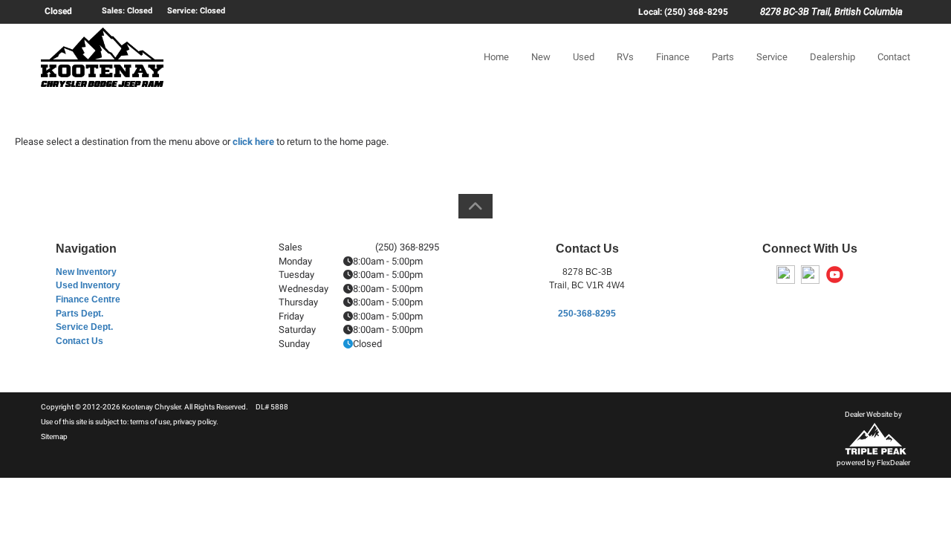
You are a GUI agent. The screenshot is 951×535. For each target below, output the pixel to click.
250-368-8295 (587, 313)
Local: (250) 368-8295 (683, 12)
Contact (893, 56)
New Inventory (86, 272)
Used (583, 56)
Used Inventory (88, 285)
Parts (723, 56)
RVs (625, 56)
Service (772, 56)
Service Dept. (84, 327)
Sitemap (54, 436)
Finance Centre (88, 299)
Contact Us (79, 341)
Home (496, 56)
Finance (672, 56)
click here (253, 141)
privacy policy (194, 422)
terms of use (150, 422)
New (541, 56)
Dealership (832, 56)
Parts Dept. (79, 313)
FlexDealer (893, 462)
